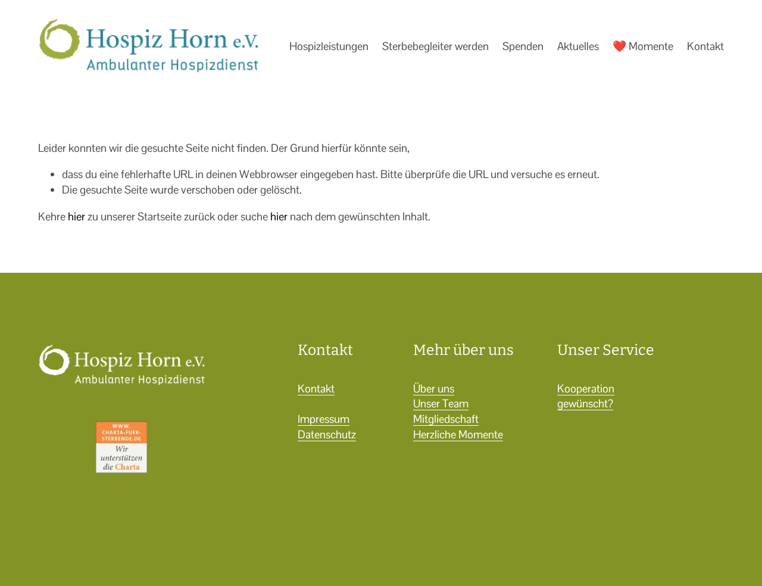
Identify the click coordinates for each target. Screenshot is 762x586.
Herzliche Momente (458, 434)
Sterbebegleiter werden (435, 46)
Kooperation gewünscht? (585, 396)
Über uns (433, 388)
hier (76, 216)
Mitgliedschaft (446, 419)
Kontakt (705, 46)
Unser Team (441, 403)
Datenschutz (327, 434)
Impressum (323, 419)
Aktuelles (578, 46)
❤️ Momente (643, 46)
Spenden (523, 46)
